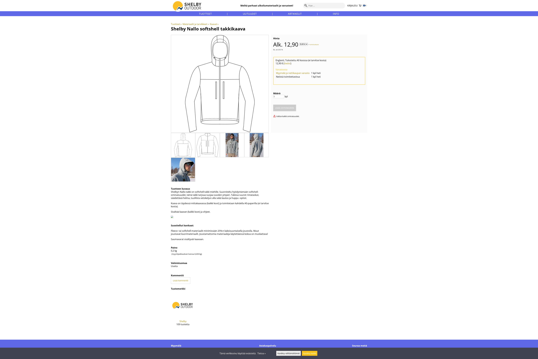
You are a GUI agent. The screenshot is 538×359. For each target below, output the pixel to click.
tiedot (287, 63)
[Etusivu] (188, 8)
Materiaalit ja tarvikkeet (196, 24)
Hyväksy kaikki (309, 353)
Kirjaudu (352, 5)
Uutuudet (250, 13)
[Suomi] (365, 5)
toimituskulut (314, 44)
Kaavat (214, 24)
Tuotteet (205, 13)
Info (336, 13)
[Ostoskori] (360, 5)
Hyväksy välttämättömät (288, 353)
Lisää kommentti (180, 280)
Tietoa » (261, 353)
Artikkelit (295, 13)
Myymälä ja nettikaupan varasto (293, 73)
